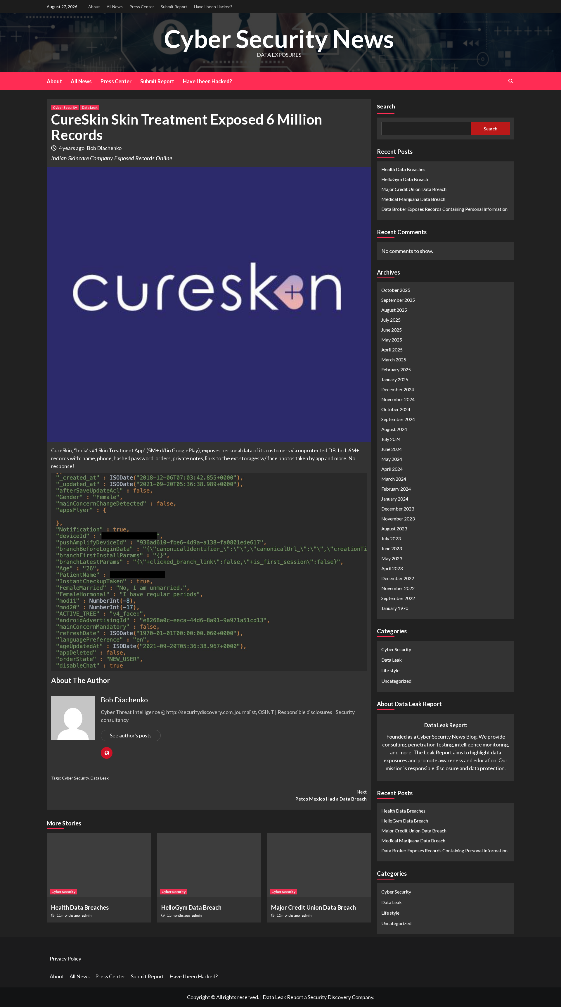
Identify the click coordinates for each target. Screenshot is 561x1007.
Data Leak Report (283, 997)
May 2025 (391, 339)
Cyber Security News (279, 38)
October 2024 (395, 409)
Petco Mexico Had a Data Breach (331, 795)
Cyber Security (65, 107)
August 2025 (394, 309)
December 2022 (397, 578)
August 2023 (394, 528)
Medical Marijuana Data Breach (413, 199)
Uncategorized (396, 680)
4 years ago (72, 148)
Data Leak (90, 107)
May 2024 (391, 458)
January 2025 (394, 379)
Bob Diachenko (104, 148)
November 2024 (398, 399)
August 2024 (394, 429)
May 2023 (391, 558)
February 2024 (396, 488)
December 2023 (397, 508)
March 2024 (393, 478)
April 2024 (392, 468)
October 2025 (395, 289)
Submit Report (174, 6)
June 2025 (391, 329)
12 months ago (288, 915)
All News (115, 6)
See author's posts (131, 735)
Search (386, 106)
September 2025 (398, 299)
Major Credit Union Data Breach (313, 907)
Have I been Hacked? (213, 6)
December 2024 (397, 389)
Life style (390, 670)
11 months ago (68, 915)
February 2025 (396, 369)
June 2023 (391, 548)
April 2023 (392, 568)
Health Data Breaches (80, 907)
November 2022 (398, 588)
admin (86, 915)
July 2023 (391, 538)
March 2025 (393, 359)
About (94, 6)
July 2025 (391, 319)
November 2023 (398, 518)
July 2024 (391, 439)
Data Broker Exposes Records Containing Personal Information (444, 209)
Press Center (141, 6)
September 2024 (398, 419)
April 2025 (392, 349)
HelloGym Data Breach (191, 907)
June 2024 (391, 448)
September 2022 (398, 598)
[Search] (510, 81)
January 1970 (394, 608)
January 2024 (394, 498)
